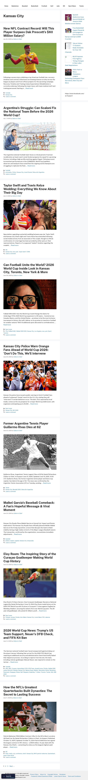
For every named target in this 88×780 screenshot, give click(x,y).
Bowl (6, 753)
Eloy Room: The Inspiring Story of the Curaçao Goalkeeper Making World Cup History (29, 557)
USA (52, 672)
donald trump (39, 668)
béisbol (7, 540)
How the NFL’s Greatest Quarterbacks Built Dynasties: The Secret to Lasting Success (27, 690)
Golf (51, 6)
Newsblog (52, 670)
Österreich (6, 672)
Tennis (81, 6)
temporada (30, 540)
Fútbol (14, 172)
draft (24, 753)
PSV (43, 617)
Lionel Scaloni (28, 172)
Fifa (6, 331)
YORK (28, 251)
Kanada (15, 670)
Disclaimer (62, 774)
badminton (15, 6)
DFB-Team (31, 668)
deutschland (20, 668)
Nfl (64, 6)
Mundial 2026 (17, 489)
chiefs (10, 753)
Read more (29, 88)
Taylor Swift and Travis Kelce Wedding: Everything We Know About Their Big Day (29, 189)
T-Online (37, 672)
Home (6, 6)
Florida (17, 617)
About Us (43, 774)
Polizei (18, 672)
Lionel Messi (38, 617)
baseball (25, 6)
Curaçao (7, 617)
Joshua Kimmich (8, 670)
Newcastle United (44, 670)
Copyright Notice (53, 774)
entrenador (8, 172)
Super (5, 755)
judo (58, 6)
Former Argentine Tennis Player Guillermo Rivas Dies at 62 (25, 425)
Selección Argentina (38, 172)
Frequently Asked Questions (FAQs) (41, 776)
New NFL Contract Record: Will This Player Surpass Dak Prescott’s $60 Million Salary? (28, 32)
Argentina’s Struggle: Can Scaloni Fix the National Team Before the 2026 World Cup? (29, 111)
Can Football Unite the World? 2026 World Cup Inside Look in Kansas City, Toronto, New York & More (28, 268)
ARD (6, 668)
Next (12, 766)
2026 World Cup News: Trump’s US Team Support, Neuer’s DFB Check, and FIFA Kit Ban (28, 634)
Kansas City (8, 94)
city (14, 753)
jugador (17, 540)
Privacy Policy (34, 774)
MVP (35, 753)
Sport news (72, 6)
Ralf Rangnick (24, 672)
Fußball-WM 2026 (21, 331)
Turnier (48, 672)
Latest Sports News (60, 776)
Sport (49, 331)
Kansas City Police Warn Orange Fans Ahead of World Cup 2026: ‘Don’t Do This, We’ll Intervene (26, 349)
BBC (10, 668)
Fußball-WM (11, 331)
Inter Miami (23, 617)
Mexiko (36, 670)
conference (19, 753)
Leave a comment (10, 96)
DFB (26, 668)
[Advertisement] (76, 116)
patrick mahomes (42, 753)
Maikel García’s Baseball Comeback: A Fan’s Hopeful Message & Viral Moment (28, 506)
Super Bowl (10, 755)
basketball (34, 6)
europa (13, 617)
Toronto (5, 333)
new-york (15, 251)
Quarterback (51, 753)
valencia (47, 617)
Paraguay (12, 672)
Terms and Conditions (74, 776)
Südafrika (32, 672)
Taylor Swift (22, 251)
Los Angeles (38, 331)
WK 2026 (15, 410)
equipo (12, 540)
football (44, 6)
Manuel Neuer (29, 670)
